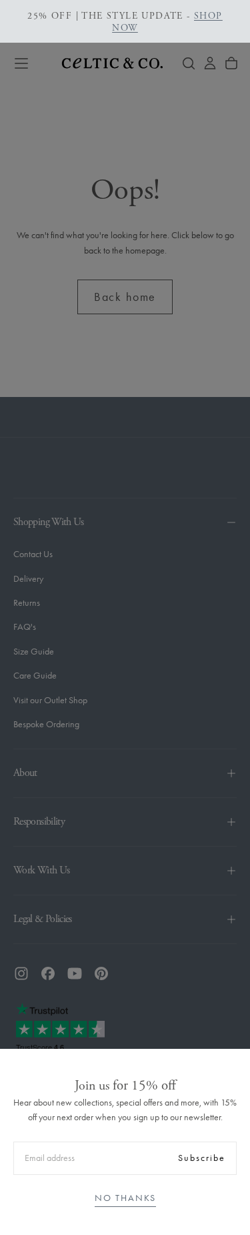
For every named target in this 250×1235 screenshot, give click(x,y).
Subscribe (201, 1158)
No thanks (125, 1198)
